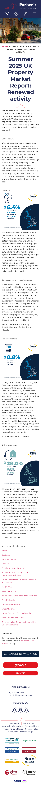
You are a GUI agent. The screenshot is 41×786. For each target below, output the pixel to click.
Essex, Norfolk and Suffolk (13, 618)
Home (5, 47)
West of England (9, 591)
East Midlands (8, 600)
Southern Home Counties (13, 568)
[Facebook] (14, 709)
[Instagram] (26, 709)
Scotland (6, 555)
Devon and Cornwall (11, 604)
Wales (4, 550)
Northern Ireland (9, 559)
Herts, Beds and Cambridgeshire (16, 613)
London (5, 564)
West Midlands (8, 609)
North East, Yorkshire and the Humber (19, 596)
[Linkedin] (20, 709)
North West (7, 587)
